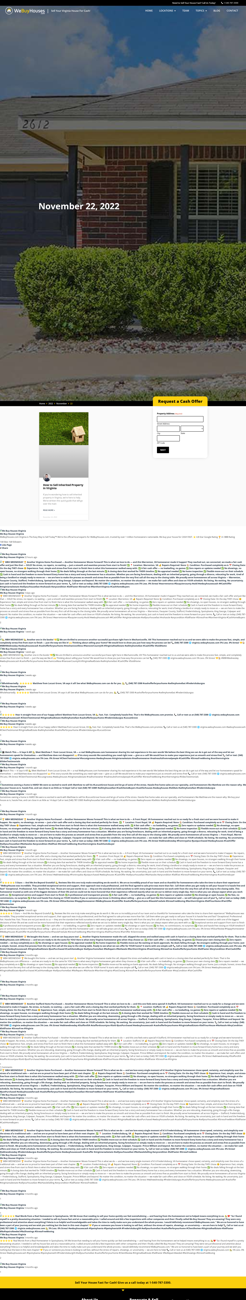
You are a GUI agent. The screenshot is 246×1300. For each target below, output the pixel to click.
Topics (200, 10)
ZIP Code (161, 443)
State (183, 433)
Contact (232, 10)
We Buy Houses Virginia (12, 533)
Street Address (163, 424)
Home (149, 10)
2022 (50, 403)
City (158, 433)
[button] (6, 545)
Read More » (49, 510)
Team (185, 10)
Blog (216, 10)
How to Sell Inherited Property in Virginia (63, 486)
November (61, 403)
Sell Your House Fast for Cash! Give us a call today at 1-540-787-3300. (123, 1282)
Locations (166, 10)
